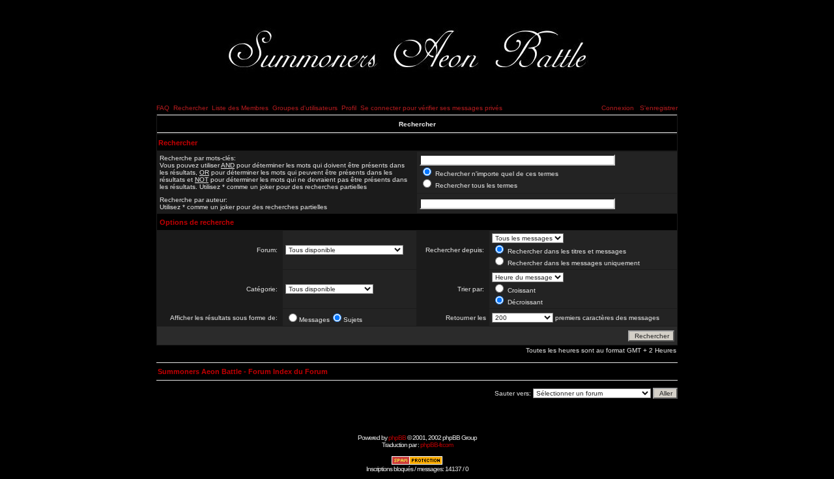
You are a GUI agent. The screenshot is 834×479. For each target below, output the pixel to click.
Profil (348, 107)
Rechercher (190, 107)
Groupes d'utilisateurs (305, 107)
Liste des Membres (240, 107)
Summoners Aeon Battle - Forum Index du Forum (243, 371)
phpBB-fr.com (436, 444)
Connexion (617, 107)
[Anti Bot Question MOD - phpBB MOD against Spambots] (417, 463)
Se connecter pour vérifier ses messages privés (431, 107)
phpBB (397, 437)
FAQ (162, 107)
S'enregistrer (659, 107)
